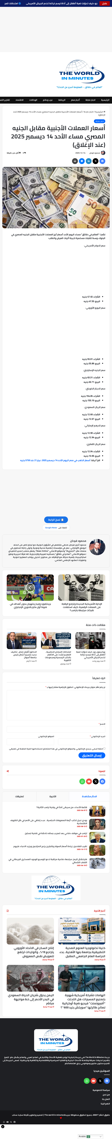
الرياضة (61, 100)
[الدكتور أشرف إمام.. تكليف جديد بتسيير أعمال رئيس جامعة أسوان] (22, 640)
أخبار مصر (75, 100)
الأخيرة (52, 796)
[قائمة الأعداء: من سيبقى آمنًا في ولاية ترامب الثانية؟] (97, 811)
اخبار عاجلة (90, 100)
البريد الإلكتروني (97, 736)
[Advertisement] (56, 29)
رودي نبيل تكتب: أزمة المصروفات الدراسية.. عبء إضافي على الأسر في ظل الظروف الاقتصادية (48, 821)
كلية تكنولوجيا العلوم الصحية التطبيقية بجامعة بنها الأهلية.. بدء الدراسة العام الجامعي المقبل (82, 952)
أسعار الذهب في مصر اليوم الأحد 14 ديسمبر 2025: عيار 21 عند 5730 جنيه (55, 460)
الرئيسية (105, 100)
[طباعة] (75, 161)
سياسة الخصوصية (101, 1090)
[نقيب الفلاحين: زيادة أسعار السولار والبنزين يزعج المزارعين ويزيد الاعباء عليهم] (97, 850)
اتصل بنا (106, 1099)
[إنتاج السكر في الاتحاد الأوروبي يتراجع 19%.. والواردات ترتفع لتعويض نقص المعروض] (30, 931)
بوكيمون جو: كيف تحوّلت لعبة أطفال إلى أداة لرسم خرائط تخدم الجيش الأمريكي (59, 3)
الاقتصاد (19, 100)
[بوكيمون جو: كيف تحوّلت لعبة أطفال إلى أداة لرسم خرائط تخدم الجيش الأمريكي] (90, 640)
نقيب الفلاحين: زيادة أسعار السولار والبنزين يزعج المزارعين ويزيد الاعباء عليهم (50, 846)
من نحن (106, 1094)
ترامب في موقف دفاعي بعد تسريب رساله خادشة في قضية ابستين (56, 833)
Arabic (83, 1136)
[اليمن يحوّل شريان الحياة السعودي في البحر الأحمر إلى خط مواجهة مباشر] (30, 978)
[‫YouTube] (89, 781)
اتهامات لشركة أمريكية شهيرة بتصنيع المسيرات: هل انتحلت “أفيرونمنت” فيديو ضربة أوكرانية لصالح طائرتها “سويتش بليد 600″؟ (83, 1001)
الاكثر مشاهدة (89, 796)
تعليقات (19, 796)
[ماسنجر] (82, 161)
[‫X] (95, 161)
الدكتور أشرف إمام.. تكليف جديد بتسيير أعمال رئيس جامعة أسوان (24, 654)
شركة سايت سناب (20, 1115)
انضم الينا (105, 1104)
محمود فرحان (94, 153)
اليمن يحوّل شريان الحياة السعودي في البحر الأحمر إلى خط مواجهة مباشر (31, 999)
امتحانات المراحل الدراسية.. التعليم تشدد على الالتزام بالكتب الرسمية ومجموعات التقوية (58, 656)
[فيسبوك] (102, 161)
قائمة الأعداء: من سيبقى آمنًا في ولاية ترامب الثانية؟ (61, 807)
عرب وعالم (48, 100)
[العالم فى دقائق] (82, 74)
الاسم (102, 724)
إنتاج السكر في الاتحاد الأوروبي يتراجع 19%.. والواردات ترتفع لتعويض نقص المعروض (34, 952)
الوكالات (33, 100)
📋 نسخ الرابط (56, 519)
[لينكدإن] (89, 161)
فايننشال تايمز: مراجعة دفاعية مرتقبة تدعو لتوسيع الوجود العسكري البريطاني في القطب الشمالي (47, 860)
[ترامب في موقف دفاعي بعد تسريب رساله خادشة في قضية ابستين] (97, 837)
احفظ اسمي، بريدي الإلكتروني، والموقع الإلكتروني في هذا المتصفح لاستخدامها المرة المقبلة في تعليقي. (56, 748)
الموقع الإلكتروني (46, 736)
